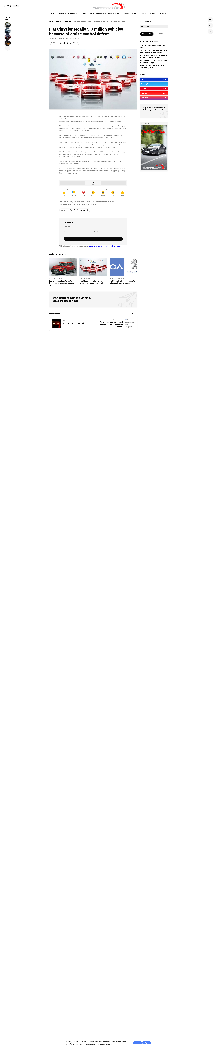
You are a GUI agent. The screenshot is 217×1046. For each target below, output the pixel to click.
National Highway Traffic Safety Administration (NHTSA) (78, 204)
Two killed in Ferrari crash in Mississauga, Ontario (152, 66)
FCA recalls (90, 202)
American (58, 22)
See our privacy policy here (73, 1043)
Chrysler (68, 22)
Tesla (65, 321)
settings (109, 1044)
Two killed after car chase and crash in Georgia (153, 61)
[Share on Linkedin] (70, 43)
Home (51, 22)
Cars (113, 320)
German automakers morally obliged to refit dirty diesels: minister (112, 324)
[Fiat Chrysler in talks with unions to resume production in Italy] (93, 267)
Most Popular (147, 34)
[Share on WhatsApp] (64, 43)
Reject (146, 1043)
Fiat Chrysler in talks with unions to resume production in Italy (93, 282)
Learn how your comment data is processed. (105, 246)
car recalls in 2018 (66, 202)
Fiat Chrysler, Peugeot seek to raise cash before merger (122, 282)
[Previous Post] (56, 323)
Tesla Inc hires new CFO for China (74, 324)
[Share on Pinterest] (67, 43)
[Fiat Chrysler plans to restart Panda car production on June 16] (63, 267)
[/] (154, 79)
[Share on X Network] (61, 43)
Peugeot (112, 278)
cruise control (79, 202)
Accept (137, 1043)
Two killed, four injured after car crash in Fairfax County (154, 51)
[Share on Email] (74, 43)
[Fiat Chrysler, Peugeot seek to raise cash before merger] (123, 267)
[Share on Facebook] (57, 43)
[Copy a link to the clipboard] (77, 43)
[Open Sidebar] (210, 19)
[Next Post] (130, 323)
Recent (161, 34)
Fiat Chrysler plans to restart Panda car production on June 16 (61, 283)
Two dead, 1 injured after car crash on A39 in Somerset (153, 56)
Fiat (80, 278)
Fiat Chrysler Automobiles (105, 202)
